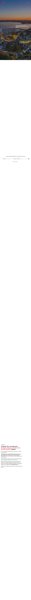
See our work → (15, 161)
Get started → (18, 29)
